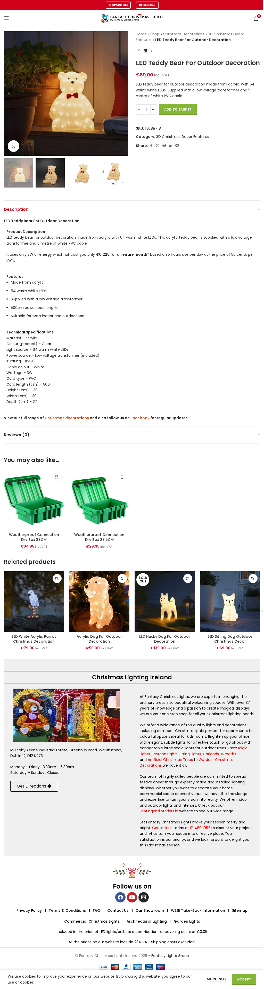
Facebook (140, 417)
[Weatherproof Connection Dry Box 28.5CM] (99, 500)
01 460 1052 (200, 827)
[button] (9, 93)
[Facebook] (120, 897)
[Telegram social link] (177, 145)
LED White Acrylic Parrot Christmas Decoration (34, 639)
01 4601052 (147, 5)
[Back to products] (145, 51)
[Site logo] (132, 17)
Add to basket (178, 109)
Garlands (211, 754)
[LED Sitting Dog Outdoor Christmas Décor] (230, 601)
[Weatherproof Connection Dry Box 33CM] (34, 500)
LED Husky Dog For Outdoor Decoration (164, 639)
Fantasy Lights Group (170, 955)
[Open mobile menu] (6, 18)
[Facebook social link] (151, 145)
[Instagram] (143, 897)
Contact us (162, 827)
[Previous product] (139, 51)
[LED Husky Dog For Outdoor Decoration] (165, 601)
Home (141, 34)
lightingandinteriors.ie (159, 811)
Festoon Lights (165, 754)
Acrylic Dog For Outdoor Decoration (99, 639)
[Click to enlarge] (13, 146)
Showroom (118, 5)
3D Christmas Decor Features (182, 136)
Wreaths (228, 754)
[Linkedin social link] (171, 145)
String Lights (190, 754)
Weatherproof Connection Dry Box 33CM (34, 537)
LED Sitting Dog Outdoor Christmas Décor (230, 639)
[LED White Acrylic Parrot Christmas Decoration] (34, 601)
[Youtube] (132, 897)
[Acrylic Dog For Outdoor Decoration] (99, 601)
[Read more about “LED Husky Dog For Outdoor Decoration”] (187, 578)
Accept (244, 979)
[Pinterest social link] (164, 145)
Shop (154, 34)
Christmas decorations (67, 417)
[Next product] (151, 51)
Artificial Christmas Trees (170, 759)
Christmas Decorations (183, 34)
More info (217, 979)
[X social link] (157, 145)
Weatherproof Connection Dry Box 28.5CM (99, 537)
